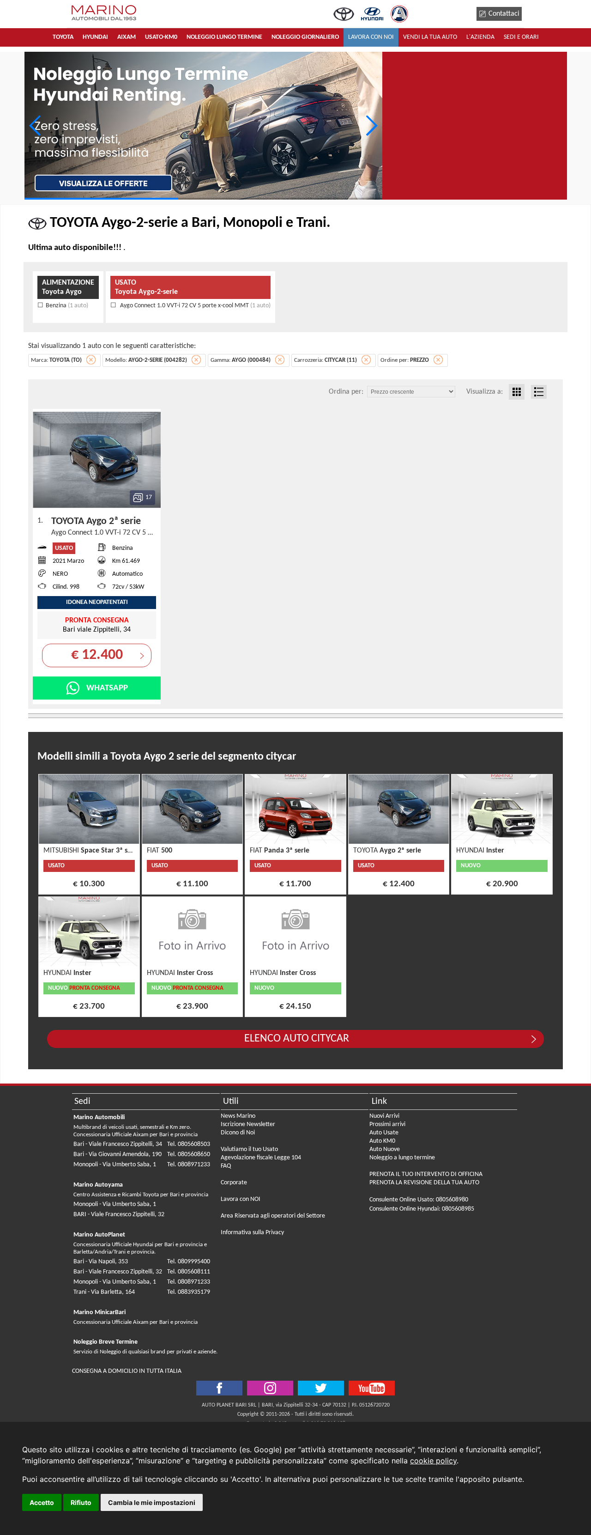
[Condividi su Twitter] (270, 1388)
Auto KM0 (382, 1141)
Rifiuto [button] (81, 1502)
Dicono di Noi (238, 1132)
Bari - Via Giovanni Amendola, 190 (117, 1154)
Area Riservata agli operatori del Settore (273, 1215)
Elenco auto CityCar (296, 1038)
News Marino (238, 1116)
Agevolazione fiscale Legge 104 (261, 1157)
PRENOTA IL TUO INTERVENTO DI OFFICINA (425, 1174)
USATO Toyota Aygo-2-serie (146, 287)
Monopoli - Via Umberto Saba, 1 (114, 1164)
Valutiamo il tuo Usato (249, 1149)
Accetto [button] (42, 1502)
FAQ (226, 1166)
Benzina (67, 305)
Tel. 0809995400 (188, 1261)
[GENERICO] (203, 126)
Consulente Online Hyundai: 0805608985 (421, 1209)
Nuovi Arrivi (384, 1116)
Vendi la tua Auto (430, 37)
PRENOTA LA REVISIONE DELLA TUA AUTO (424, 1182)
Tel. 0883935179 (188, 1292)
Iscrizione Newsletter (248, 1124)
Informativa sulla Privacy (252, 1232)
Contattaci (503, 14)
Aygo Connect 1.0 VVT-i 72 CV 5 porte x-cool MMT (195, 305)
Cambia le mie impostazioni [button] (151, 1502)
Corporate (234, 1182)
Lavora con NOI (240, 1199)
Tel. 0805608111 (188, 1271)
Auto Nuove (384, 1149)
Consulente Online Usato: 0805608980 (418, 1199)
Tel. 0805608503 (188, 1144)
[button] (371, 126)
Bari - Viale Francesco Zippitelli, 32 (117, 1271)
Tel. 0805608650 (188, 1154)
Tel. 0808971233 (188, 1164)
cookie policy (433, 1460)
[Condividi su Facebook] (219, 1388)
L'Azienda (480, 37)
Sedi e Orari (521, 37)
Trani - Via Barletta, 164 (104, 1292)
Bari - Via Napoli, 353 (100, 1261)
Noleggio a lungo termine (402, 1157)
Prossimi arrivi (387, 1124)
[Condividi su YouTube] (372, 1388)
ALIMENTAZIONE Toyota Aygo (68, 287)
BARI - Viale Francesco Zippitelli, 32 (118, 1214)
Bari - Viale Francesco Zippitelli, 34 (117, 1144)
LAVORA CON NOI (371, 37)
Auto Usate (383, 1132)
